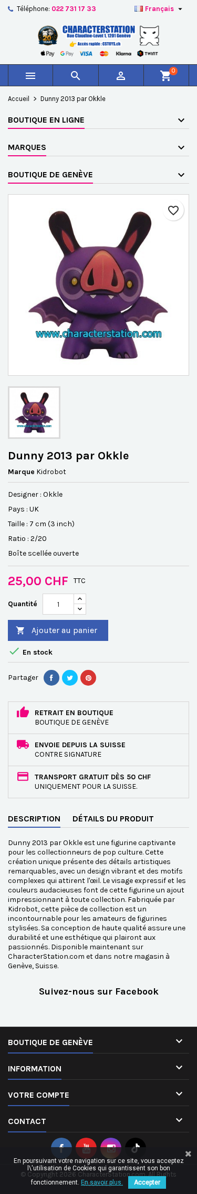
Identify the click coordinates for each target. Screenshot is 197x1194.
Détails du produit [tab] (113, 819)
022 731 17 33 (73, 9)
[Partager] (51, 678)
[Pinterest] (88, 678)
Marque (21, 471)
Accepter (147, 1182)
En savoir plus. (102, 1182)
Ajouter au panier (56, 630)
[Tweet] (70, 678)
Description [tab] (34, 819)
